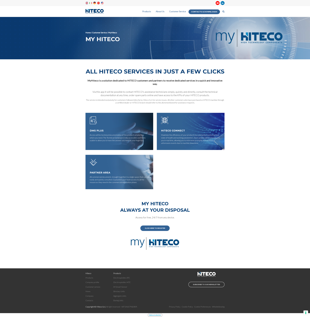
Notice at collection (155, 315)
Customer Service (177, 11)
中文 (98, 3)
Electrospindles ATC (121, 278)
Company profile (92, 282)
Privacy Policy (174, 307)
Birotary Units (119, 291)
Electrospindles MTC (122, 282)
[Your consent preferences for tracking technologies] (305, 312)
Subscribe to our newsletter (206, 284)
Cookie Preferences (202, 307)
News (87, 291)
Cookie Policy (187, 307)
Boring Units (118, 300)
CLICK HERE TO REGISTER (155, 228)
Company (89, 296)
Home (88, 32)
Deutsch (94, 3)
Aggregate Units (119, 296)
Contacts (89, 300)
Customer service (92, 287)
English (86, 3)
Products (146, 11)
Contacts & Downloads (204, 12)
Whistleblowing (218, 307)
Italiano (90, 3)
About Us (160, 11)
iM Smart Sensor (120, 287)
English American (102, 3)
